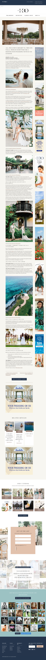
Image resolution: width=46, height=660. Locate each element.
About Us (37, 15)
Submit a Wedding (38, 3)
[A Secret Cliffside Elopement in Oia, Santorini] (9, 432)
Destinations (19, 15)
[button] (29, 649)
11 (16, 549)
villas (13, 251)
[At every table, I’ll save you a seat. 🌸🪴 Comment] (41, 613)
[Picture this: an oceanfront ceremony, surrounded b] (19, 628)
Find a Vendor (30, 1)
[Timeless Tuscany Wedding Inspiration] (19, 433)
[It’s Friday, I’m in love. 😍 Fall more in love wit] (26, 620)
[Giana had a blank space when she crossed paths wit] (41, 620)
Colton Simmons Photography (14, 243)
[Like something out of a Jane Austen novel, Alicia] (19, 613)
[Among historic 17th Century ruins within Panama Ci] (26, 628)
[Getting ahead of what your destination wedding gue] (34, 613)
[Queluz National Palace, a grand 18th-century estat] (4, 613)
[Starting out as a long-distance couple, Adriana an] (4, 628)
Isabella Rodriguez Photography (15, 148)
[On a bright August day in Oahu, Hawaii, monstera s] (12, 613)
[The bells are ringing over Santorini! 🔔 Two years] (4, 605)
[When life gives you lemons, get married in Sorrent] (26, 605)
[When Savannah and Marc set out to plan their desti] (41, 605)
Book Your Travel (38, 1)
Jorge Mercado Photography (14, 348)
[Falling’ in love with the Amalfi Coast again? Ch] (19, 620)
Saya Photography (12, 89)
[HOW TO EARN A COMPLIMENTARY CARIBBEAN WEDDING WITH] (34, 628)
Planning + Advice (29, 15)
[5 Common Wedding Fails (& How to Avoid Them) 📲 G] (4, 620)
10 (16, 548)
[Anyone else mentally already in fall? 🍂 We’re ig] (34, 605)
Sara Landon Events (25, 101)
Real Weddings (9, 15)
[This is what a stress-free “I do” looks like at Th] (12, 628)
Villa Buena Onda (19, 367)
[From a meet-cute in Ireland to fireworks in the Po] (12, 620)
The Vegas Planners (10, 101)
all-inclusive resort (16, 92)
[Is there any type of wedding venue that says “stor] (34, 620)
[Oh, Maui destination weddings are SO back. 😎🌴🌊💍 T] (41, 628)
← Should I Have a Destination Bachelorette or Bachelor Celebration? (12, 374)
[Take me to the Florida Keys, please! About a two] (19, 605)
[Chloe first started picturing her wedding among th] (26, 613)
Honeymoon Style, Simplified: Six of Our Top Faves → (26, 373)
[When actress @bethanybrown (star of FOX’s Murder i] (12, 605)
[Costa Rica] (29, 429)
